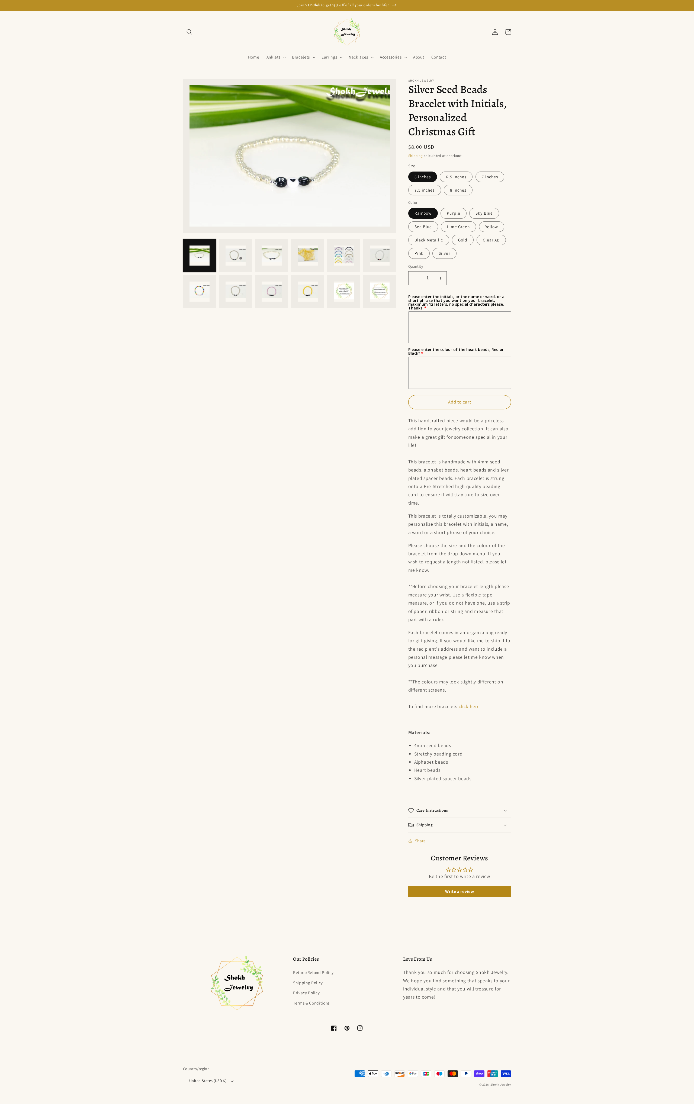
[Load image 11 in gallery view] (343, 291)
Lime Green (458, 226)
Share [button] (420, 840)
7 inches (490, 176)
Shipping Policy (308, 982)
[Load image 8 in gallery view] (235, 291)
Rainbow (423, 213)
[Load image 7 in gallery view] (199, 291)
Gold (462, 240)
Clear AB (491, 240)
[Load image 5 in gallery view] (343, 255)
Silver (444, 253)
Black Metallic (429, 240)
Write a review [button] (459, 891)
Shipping (415, 155)
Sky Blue (484, 213)
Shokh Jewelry (500, 1084)
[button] (189, 31)
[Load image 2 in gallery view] (235, 255)
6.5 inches (456, 176)
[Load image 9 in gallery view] (271, 291)
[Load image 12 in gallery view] (379, 291)
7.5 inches (425, 190)
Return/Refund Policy (313, 972)
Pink (419, 253)
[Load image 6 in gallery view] (379, 255)
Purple (453, 213)
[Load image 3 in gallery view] (271, 255)
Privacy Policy (306, 992)
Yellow (491, 226)
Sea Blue (423, 226)
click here (469, 706)
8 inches (458, 190)
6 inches (423, 176)
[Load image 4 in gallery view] (307, 255)
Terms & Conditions (311, 1003)
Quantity (415, 266)
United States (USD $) (207, 1080)
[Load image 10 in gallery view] (307, 291)
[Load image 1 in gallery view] (199, 255)
